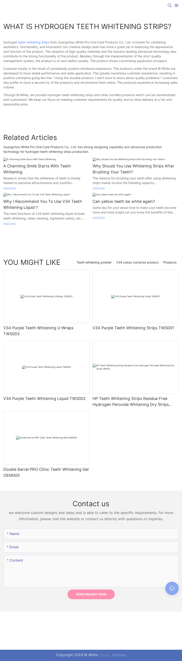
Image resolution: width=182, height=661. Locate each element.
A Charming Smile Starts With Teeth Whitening (37, 169)
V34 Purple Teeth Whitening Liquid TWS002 (44, 398)
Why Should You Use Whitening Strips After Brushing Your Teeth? (133, 169)
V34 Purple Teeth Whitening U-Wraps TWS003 (38, 331)
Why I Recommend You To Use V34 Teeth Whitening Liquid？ (42, 204)
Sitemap (118, 655)
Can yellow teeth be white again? (124, 201)
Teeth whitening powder (94, 262)
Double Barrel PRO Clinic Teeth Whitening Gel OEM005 (46, 472)
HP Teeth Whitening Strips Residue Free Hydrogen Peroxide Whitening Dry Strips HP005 (131, 401)
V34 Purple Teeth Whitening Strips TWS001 (133, 328)
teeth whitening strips (33, 42)
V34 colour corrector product (137, 262)
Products (169, 262)
